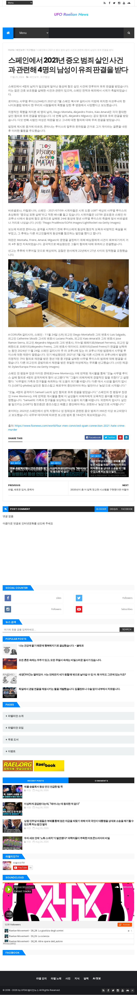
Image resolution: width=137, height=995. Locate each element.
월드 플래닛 (15, 463)
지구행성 (31, 49)
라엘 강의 (41, 978)
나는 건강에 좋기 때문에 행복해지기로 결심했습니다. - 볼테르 (51, 645)
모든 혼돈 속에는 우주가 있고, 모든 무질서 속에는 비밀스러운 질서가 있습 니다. (60, 660)
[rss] (105, 3)
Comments (101, 780)
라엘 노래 (56, 978)
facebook (127, 509)
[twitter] (114, 3)
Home (11, 49)
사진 (67, 978)
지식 (77, 978)
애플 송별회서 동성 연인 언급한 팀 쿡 (28, 470)
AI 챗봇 (97, 978)
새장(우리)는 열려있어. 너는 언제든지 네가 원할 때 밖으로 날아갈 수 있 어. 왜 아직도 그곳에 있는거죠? (72, 674)
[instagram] (119, 3)
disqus (114, 509)
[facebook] (109, 3)
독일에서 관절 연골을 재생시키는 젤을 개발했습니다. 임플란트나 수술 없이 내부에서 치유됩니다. (69, 689)
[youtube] (124, 3)
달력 (86, 978)
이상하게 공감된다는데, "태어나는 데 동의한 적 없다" (68, 470)
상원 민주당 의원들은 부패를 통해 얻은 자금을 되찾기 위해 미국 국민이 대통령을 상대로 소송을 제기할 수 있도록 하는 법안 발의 (108, 466)
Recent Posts (35, 780)
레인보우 (20, 49)
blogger (101, 509)
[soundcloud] (129, 3)
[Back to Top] (132, 990)
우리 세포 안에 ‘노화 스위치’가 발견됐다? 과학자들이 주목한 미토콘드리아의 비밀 (67, 838)
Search (126, 629)
